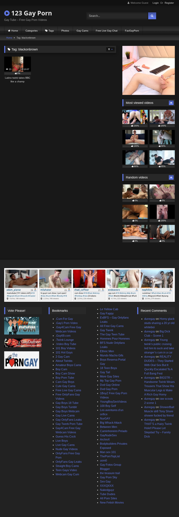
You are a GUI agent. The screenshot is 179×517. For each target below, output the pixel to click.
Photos (65, 30)
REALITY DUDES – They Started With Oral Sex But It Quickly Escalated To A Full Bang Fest (158, 365)
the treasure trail (110, 473)
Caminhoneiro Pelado (113, 431)
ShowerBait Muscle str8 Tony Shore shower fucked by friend (159, 411)
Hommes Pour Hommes (115, 338)
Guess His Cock (66, 436)
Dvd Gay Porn (108, 389)
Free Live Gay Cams (68, 390)
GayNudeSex (108, 435)
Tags (51, 30)
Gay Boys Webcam (67, 411)
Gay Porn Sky (108, 477)
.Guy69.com (63, 335)
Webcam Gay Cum (67, 474)
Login (156, 2)
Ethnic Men (107, 351)
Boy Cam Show (65, 373)
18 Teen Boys (108, 368)
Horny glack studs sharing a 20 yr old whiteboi (159, 323)
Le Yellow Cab (109, 309)
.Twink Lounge (65, 339)
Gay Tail (105, 372)
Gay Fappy (107, 313)
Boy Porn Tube (65, 377)
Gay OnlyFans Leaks (69, 419)
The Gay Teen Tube (112, 334)
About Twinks (64, 360)
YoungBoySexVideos (113, 401)
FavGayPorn (132, 30)
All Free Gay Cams (112, 326)
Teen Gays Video (66, 470)
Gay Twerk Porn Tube (69, 423)
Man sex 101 (108, 452)
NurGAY (105, 418)
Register (169, 2)
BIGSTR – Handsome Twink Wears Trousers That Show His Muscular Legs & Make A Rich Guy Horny (159, 386)
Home (14, 30)
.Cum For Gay (64, 318)
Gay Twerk (106, 330)
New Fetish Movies (112, 502)
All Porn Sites (108, 498)
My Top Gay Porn (110, 380)
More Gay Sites (109, 376)
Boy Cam (61, 369)
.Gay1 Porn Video (67, 323)
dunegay (149, 318)
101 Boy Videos (65, 348)
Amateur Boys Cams (68, 365)
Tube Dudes (107, 494)
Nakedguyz (107, 489)
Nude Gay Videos (67, 449)
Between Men (108, 426)
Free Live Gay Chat (106, 30)
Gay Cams (82, 30)
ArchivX (105, 439)
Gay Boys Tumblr (66, 407)
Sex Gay (105, 481)
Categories (32, 30)
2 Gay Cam (63, 356)
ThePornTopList (110, 456)
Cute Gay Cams (65, 386)
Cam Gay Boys (65, 381)
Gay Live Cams (65, 415)
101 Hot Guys (64, 352)
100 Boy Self (108, 405)
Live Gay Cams (65, 444)
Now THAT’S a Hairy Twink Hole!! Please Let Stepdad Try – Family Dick (158, 428)
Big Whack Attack (111, 422)
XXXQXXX (107, 485)
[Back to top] (168, 506)
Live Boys (62, 440)
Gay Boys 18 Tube (67, 402)
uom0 (103, 460)
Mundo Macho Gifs (111, 355)
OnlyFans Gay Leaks (69, 461)
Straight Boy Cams (67, 465)
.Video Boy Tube (66, 344)
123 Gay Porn (31, 13)
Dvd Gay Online (110, 384)
